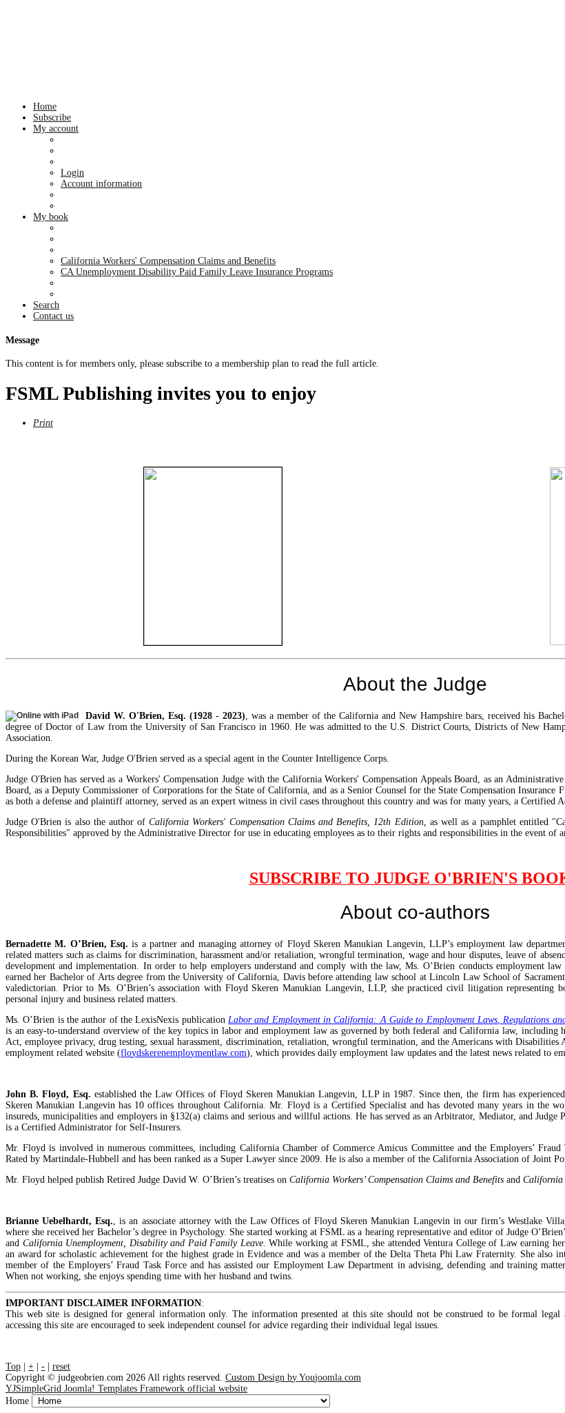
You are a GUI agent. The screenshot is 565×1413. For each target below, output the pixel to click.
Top (13, 1366)
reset (61, 1366)
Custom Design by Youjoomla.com (293, 1377)
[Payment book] (213, 556)
